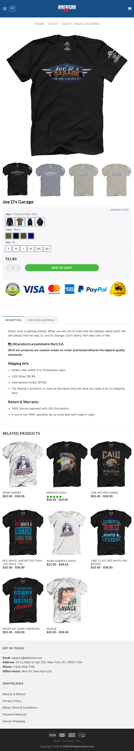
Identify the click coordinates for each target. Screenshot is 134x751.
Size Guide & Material (41, 320)
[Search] (12, 9)
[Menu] (5, 8)
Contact (68, 741)
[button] (54, 496)
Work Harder (12, 492)
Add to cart (62, 267)
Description (13, 320)
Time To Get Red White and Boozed (109, 562)
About (58, 741)
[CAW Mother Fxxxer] (111, 464)
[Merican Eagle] (67, 464)
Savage (52, 628)
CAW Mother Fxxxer (104, 492)
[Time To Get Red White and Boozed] (111, 532)
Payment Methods (15, 714)
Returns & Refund (14, 694)
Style (9, 214)
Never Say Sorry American (21, 628)
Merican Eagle (57, 492)
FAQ (78, 741)
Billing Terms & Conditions (20, 707)
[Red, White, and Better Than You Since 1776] (23, 532)
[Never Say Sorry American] (23, 600)
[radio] (9, 221)
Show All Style (120, 209)
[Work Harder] (23, 464)
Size (8, 242)
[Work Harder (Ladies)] (67, 532)
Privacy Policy (12, 701)
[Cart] (129, 9)
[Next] (124, 95)
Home (39, 24)
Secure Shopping (14, 721)
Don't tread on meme (80, 24)
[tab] (13, 320)
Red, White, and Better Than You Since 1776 (22, 562)
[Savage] (67, 600)
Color (9, 229)
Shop (53, 24)
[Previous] (9, 95)
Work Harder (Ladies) (61, 560)
